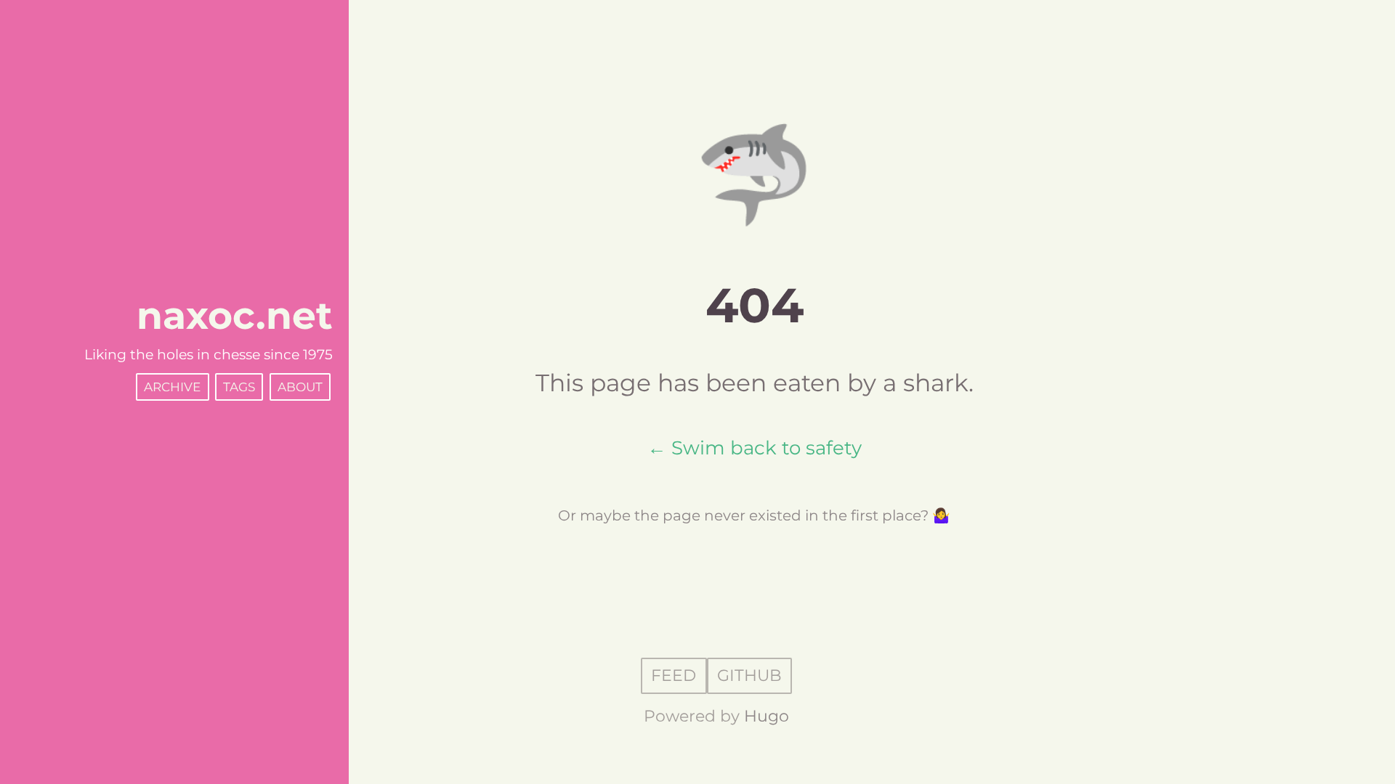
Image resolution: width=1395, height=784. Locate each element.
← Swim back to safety (754, 448)
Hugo (766, 716)
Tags (239, 387)
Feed (673, 676)
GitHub (749, 676)
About (300, 387)
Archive (172, 387)
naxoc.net (235, 315)
